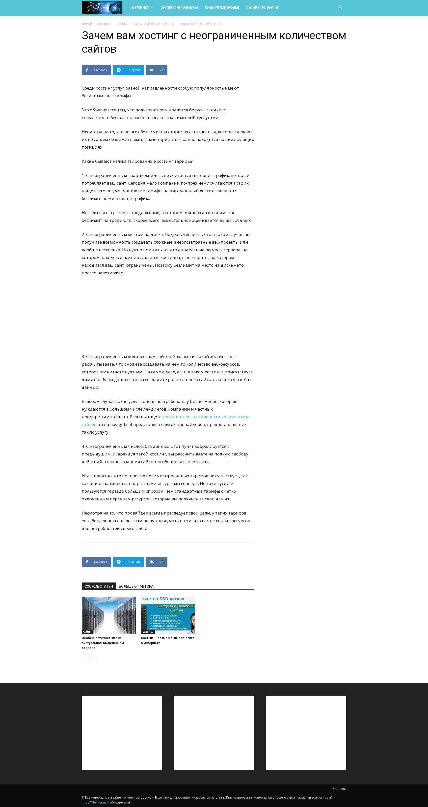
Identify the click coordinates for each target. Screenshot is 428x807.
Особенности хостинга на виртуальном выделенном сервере (103, 643)
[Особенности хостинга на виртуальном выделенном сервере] (109, 615)
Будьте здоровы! (222, 7)
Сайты (87, 631)
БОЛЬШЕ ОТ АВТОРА (136, 586)
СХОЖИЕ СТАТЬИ (99, 586)
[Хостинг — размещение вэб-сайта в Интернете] (168, 615)
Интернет (140, 7)
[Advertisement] (168, 318)
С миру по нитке (262, 7)
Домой (87, 24)
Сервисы (122, 24)
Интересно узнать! (179, 7)
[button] (340, 7)
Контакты (339, 789)
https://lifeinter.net (94, 802)
